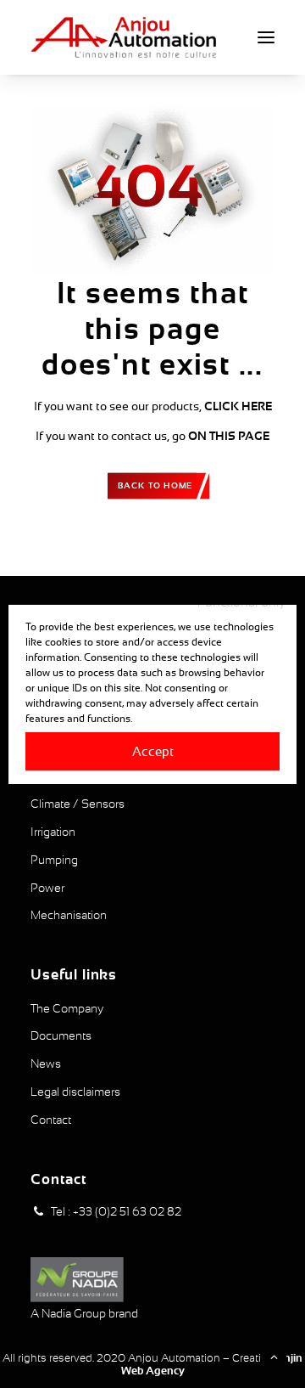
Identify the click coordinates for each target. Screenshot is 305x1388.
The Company (66, 1008)
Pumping (54, 859)
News (45, 1063)
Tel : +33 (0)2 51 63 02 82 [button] (116, 1211)
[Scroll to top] (273, 1356)
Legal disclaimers (75, 1091)
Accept (153, 750)
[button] (266, 37)
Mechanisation (68, 915)
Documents (61, 1035)
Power (47, 887)
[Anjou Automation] (123, 37)
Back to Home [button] (155, 485)
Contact (50, 1119)
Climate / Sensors (77, 803)
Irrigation (52, 831)
